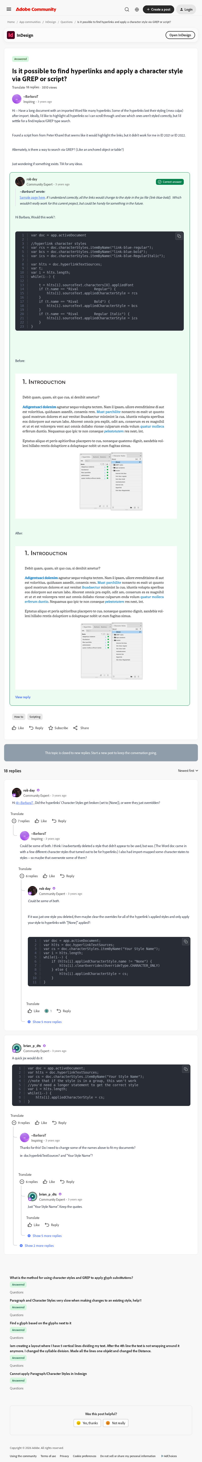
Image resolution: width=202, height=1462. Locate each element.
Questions (67, 22)
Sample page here (32, 197)
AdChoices (170, 1456)
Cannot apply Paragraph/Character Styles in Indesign (48, 1373)
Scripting (35, 717)
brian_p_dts (32, 1046)
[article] (101, 806)
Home (11, 22)
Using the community (23, 1456)
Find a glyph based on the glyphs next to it (40, 1323)
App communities (30, 22)
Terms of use (48, 1456)
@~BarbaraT (24, 802)
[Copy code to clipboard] (179, 236)
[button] (9, 11)
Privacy (64, 1456)
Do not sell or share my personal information (128, 1456)
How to (18, 717)
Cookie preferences (84, 1456)
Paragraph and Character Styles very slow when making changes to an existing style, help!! (75, 1300)
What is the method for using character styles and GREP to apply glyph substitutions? (71, 1277)
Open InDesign (180, 35)
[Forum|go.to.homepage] (36, 9)
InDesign (50, 22)
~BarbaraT (30, 96)
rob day (32, 179)
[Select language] (137, 9)
